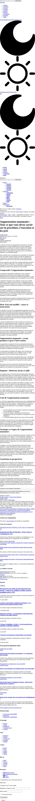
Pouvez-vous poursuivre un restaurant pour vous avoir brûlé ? (17, 668)
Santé (1, 217)
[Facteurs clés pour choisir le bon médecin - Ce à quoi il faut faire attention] (6, 648)
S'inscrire (18, 209)
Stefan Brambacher (5, 571)
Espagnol (5, 9)
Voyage (5, 679)
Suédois (5, 11)
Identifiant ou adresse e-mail (7, 788)
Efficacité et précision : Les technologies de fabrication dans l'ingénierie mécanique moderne (16, 614)
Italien (4, 17)
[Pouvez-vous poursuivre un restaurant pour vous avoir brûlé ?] (12, 664)
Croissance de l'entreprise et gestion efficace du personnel (16, 635)
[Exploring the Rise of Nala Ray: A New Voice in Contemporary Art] (17, 529)
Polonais (5, 12)
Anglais (5, 5)
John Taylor (3, 237)
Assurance (5, 665)
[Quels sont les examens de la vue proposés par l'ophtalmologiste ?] (3, 692)
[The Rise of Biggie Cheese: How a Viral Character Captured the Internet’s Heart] (17, 556)
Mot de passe (3, 791)
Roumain (5, 15)
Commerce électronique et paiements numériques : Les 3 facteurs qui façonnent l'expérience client (15, 603)
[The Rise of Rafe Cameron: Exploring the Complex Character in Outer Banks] (17, 544)
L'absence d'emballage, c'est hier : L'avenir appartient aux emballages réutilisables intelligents (16, 625)
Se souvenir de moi (7, 794)
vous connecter (10, 521)
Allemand (5, 6)
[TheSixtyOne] (8, 92)
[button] (17, 800)
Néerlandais (6, 14)
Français (5, 8)
